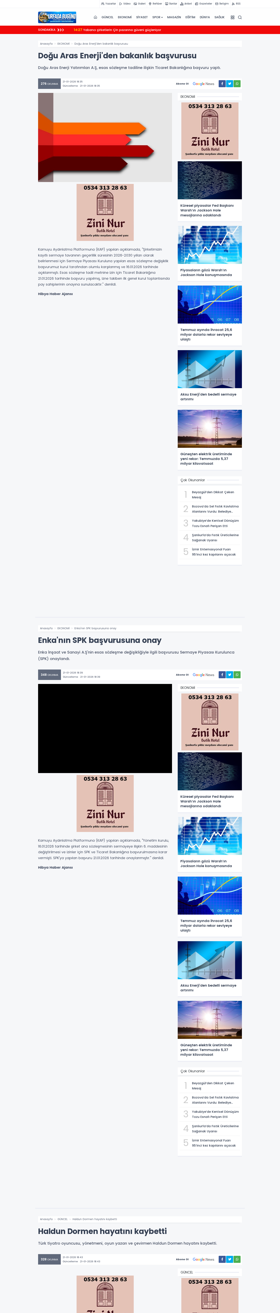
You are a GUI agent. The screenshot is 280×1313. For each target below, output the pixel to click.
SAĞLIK (219, 17)
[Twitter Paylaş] (229, 83)
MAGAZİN (174, 17)
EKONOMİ (125, 17)
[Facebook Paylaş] (222, 83)
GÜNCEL (107, 17)
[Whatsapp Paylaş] (237, 83)
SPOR (156, 17)
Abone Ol (182, 83)
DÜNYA (205, 17)
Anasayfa (46, 44)
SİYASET (142, 17)
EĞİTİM (190, 17)
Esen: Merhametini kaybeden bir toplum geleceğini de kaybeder (128, 29)
